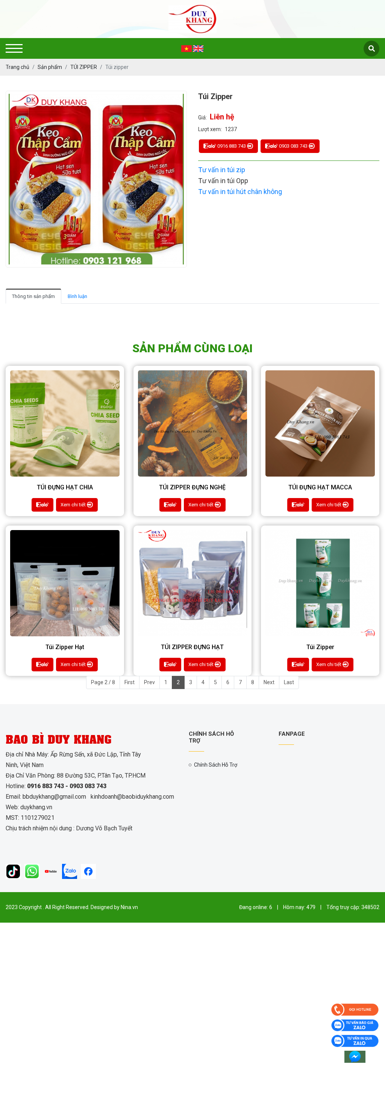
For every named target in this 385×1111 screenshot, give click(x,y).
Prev (149, 682)
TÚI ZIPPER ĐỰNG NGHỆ (192, 487)
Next (269, 682)
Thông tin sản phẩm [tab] (33, 296)
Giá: (202, 118)
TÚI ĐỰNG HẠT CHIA (65, 487)
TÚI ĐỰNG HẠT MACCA (320, 487)
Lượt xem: (210, 129)
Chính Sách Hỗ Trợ (215, 765)
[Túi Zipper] (320, 583)
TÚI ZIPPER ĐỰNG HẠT (192, 647)
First (129, 682)
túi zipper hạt (64, 647)
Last (289, 682)
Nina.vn (129, 907)
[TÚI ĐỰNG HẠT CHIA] (65, 423)
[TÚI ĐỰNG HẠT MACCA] (320, 423)
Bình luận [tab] (77, 296)
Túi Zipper (320, 647)
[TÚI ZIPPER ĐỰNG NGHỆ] (192, 423)
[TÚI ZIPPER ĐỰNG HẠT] (192, 583)
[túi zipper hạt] (65, 583)
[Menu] (14, 48)
